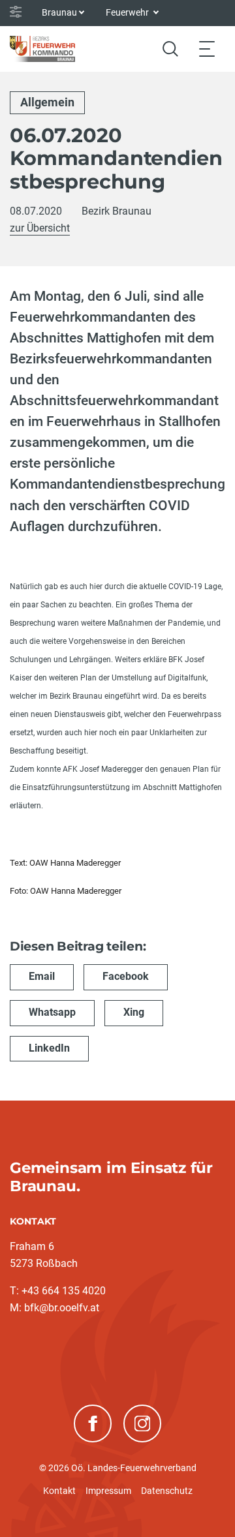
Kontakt (59, 1490)
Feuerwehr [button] (128, 12)
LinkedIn (49, 1048)
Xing (133, 1012)
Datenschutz (167, 1490)
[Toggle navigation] (207, 48)
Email (42, 976)
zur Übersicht (40, 228)
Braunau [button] (59, 12)
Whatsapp (52, 1012)
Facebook (125, 976)
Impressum (108, 1490)
